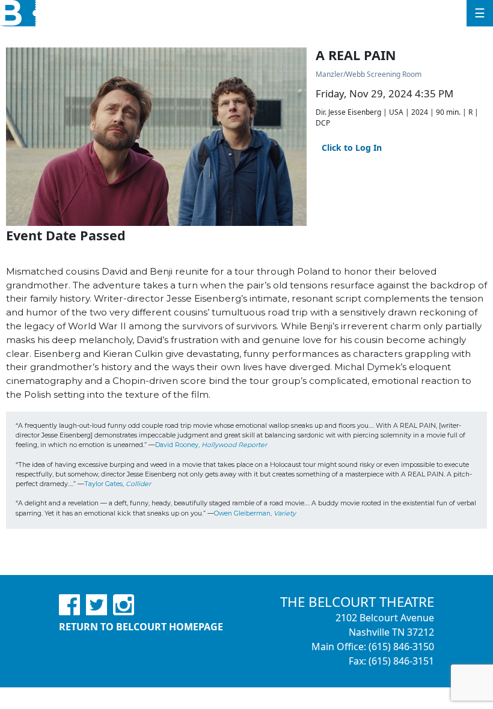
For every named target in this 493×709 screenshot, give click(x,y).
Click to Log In (352, 147)
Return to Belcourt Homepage (141, 626)
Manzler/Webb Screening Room (368, 74)
